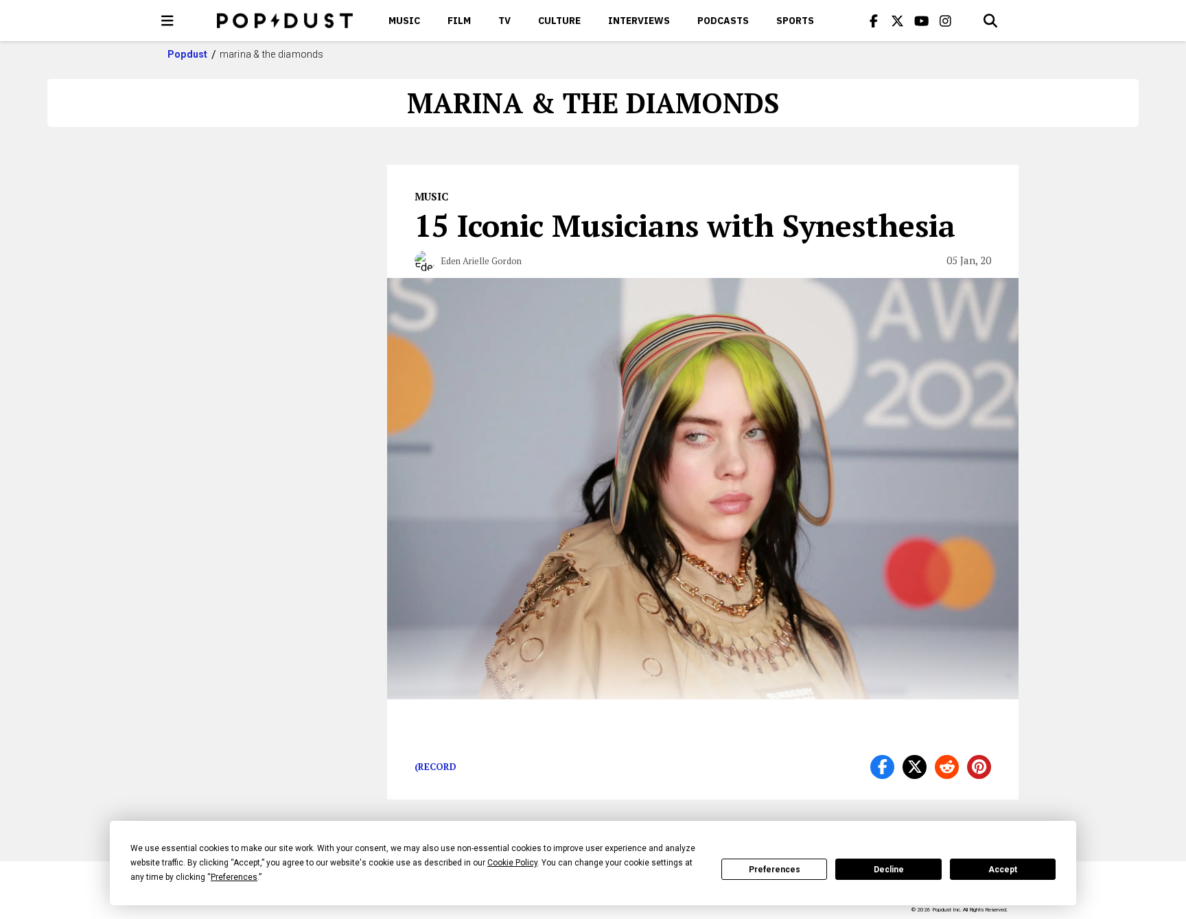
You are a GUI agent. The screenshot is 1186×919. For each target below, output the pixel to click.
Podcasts (723, 20)
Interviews (639, 20)
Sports (795, 20)
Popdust (187, 54)
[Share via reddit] (947, 767)
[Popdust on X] (897, 20)
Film (459, 20)
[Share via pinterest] (979, 767)
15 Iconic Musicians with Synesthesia (685, 225)
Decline (889, 869)
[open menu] (167, 20)
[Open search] (990, 20)
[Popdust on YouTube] (921, 20)
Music (404, 20)
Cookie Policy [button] (512, 863)
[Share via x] (915, 767)
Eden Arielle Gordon (481, 261)
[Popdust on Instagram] (945, 20)
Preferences (774, 869)
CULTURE (559, 20)
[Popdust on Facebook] (873, 20)
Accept (1002, 869)
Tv (504, 20)
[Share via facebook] (882, 767)
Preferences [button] (234, 877)
